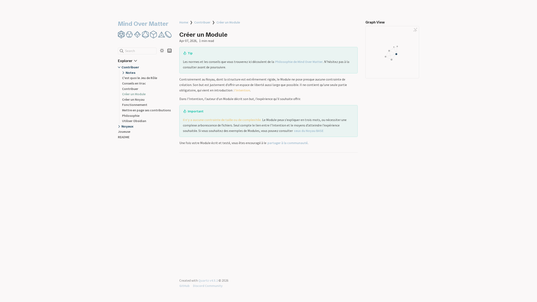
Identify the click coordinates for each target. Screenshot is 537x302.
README (123, 137)
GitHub (184, 286)
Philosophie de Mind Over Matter (299, 62)
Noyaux (127, 126)
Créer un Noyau (133, 99)
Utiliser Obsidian (134, 121)
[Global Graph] (415, 29)
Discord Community (208, 286)
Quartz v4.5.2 (208, 280)
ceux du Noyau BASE (308, 131)
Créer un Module (134, 94)
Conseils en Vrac (134, 83)
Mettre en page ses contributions (146, 110)
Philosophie (130, 115)
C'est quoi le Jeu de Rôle (139, 78)
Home (183, 22)
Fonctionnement (134, 105)
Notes (131, 73)
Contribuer (130, 67)
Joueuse (124, 131)
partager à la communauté (287, 143)
